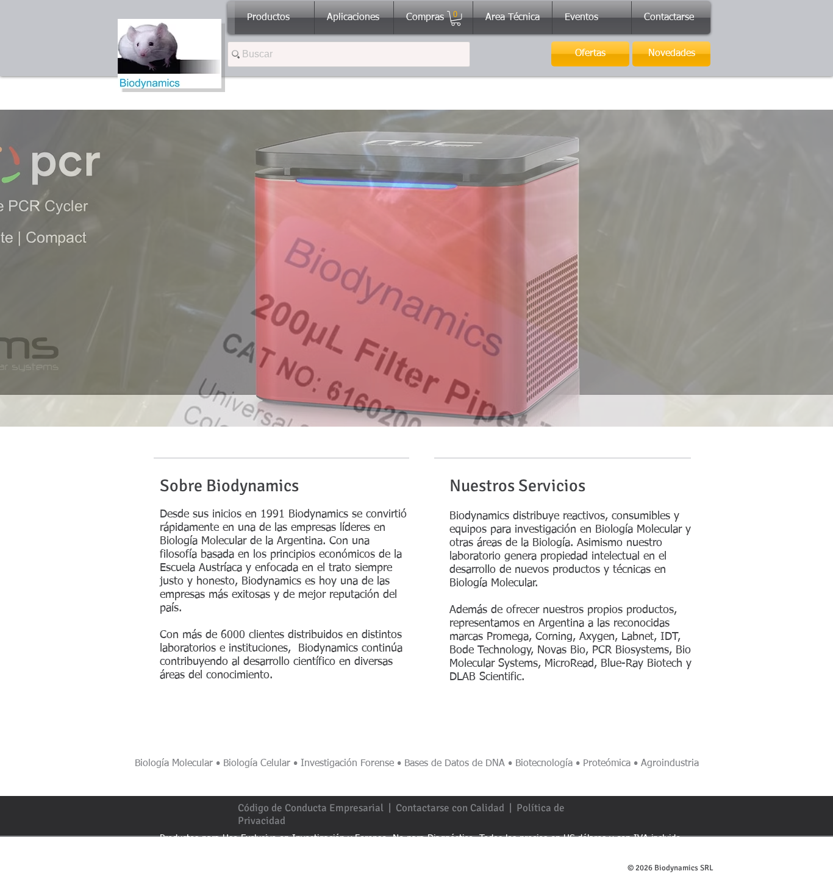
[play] (815, 408)
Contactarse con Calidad (450, 807)
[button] (456, 18)
